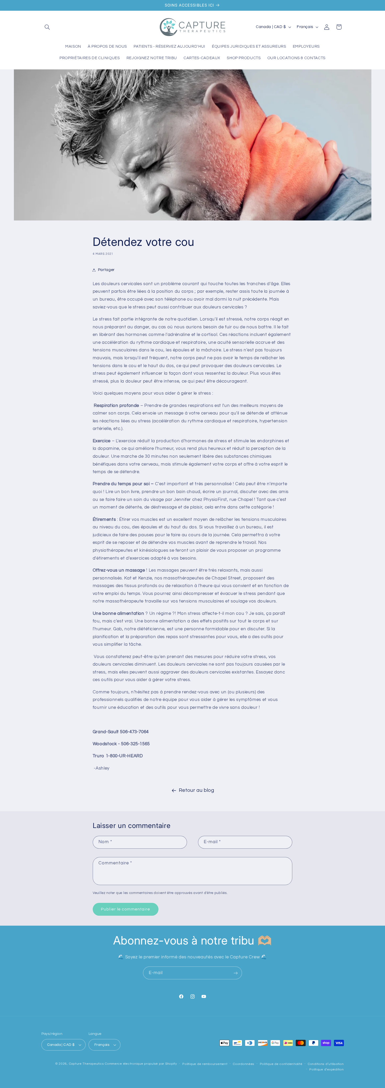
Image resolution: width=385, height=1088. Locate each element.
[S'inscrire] (236, 973)
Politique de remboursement (204, 1064)
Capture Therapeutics (86, 1063)
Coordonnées (243, 1064)
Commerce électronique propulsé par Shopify (141, 1063)
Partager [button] (106, 270)
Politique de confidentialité (281, 1064)
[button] (47, 27)
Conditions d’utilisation (326, 1064)
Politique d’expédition (326, 1069)
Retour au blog (196, 790)
